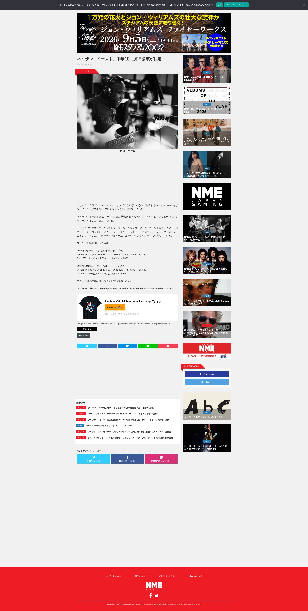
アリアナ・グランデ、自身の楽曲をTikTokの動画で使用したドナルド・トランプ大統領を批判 (128, 419)
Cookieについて (196, 576)
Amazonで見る (115, 307)
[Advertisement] (127, 178)
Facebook (207, 374)
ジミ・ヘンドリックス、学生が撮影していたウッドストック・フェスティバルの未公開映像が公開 (130, 437)
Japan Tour (84, 335)
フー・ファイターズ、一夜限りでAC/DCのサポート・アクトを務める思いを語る (123, 413)
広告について (140, 576)
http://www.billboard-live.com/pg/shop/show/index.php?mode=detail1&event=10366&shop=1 (125, 288)
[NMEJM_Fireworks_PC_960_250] (154, 33)
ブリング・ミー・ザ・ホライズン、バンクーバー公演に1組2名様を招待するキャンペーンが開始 (129, 431)
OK (219, 5)
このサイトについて (114, 576)
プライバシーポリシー (167, 576)
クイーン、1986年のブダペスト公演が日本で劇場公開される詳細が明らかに (121, 407)
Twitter (208, 382)
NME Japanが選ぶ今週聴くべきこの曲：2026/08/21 (109, 425)
